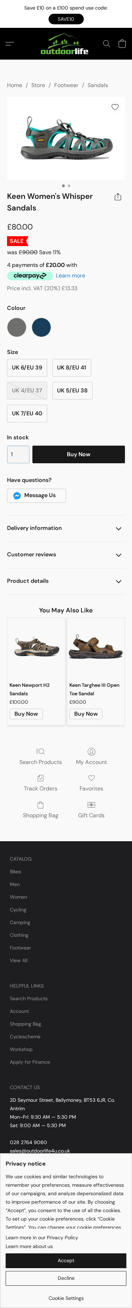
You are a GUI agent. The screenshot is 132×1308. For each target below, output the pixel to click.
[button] (66, 19)
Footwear (66, 85)
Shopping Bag (40, 815)
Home (14, 85)
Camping (20, 922)
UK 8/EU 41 (71, 367)
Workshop (21, 1049)
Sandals (98, 85)
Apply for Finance (30, 1062)
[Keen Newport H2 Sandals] (36, 647)
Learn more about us (29, 1246)
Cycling (18, 909)
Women (18, 897)
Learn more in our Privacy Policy (42, 1237)
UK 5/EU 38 (72, 390)
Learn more (70, 275)
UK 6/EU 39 (27, 367)
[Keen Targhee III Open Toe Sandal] (96, 647)
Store (38, 85)
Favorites (91, 788)
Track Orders (40, 788)
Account (19, 1011)
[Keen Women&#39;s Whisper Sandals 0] (66, 138)
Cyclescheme (25, 1036)
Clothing (19, 935)
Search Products (40, 762)
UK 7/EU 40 (27, 413)
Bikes (15, 871)
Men (15, 884)
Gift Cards (91, 815)
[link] (66, 1295)
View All (18, 960)
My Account (91, 762)
